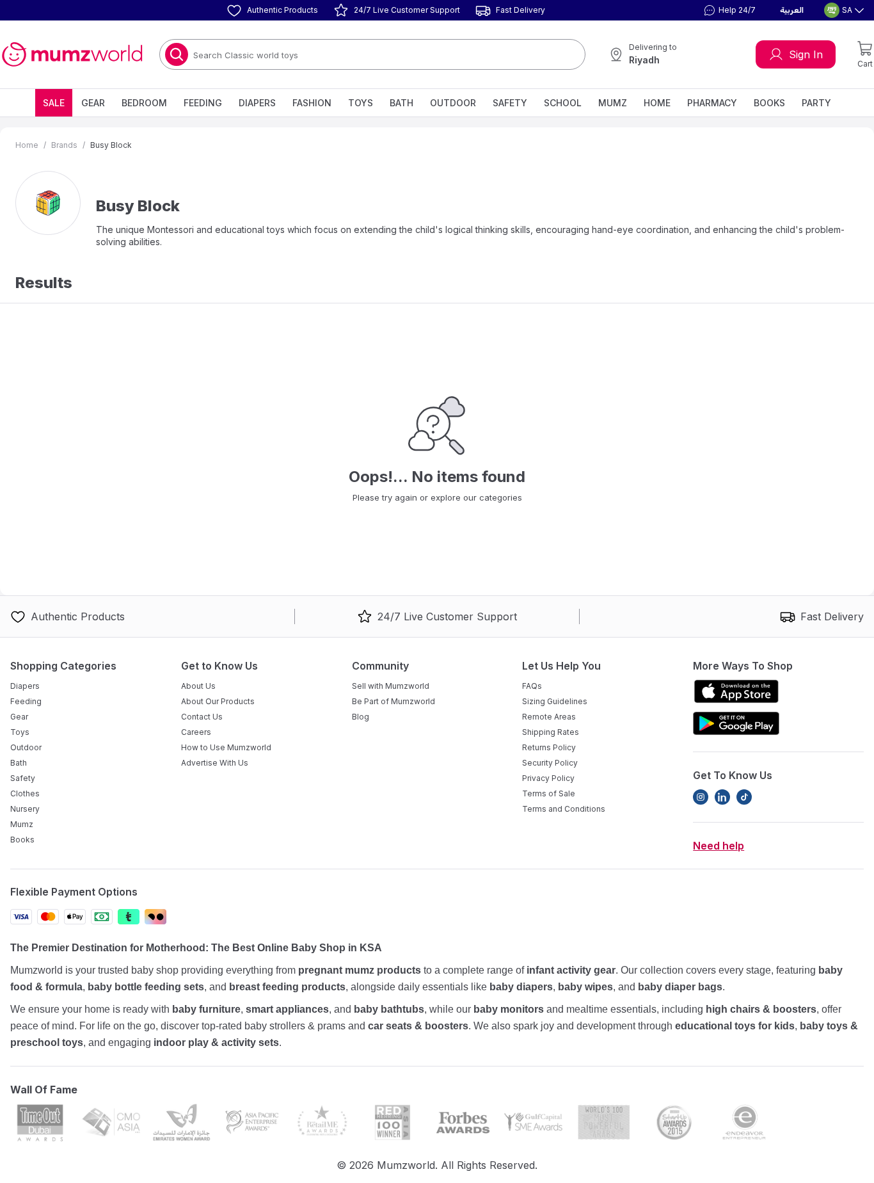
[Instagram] (700, 797)
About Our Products (218, 701)
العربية (792, 10)
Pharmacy (712, 102)
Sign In (806, 54)
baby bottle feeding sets (146, 986)
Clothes (25, 793)
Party (816, 102)
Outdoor (453, 102)
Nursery (25, 809)
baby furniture (206, 1009)
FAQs (532, 686)
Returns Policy (549, 747)
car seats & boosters (418, 1025)
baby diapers (521, 986)
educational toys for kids (735, 1025)
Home (657, 102)
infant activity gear (571, 970)
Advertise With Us (214, 763)
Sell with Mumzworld (390, 686)
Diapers (257, 102)
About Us (198, 686)
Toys (360, 102)
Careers (196, 732)
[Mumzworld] (72, 54)
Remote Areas (549, 716)
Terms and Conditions (563, 809)
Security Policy (550, 763)
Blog (360, 716)
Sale (54, 102)
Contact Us (202, 716)
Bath (401, 102)
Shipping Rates (550, 732)
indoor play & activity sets (216, 1042)
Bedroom (144, 102)
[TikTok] (744, 797)
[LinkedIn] (722, 797)
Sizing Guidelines (554, 701)
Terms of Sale (548, 793)
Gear (93, 102)
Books (769, 102)
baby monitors (508, 1009)
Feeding (203, 102)
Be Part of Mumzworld (393, 701)
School (563, 102)
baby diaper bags (680, 986)
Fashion (311, 102)
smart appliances (287, 1009)
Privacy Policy (548, 778)
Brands (64, 145)
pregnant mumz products (359, 970)
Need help (718, 845)
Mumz (612, 102)
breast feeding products (287, 986)
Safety (510, 102)
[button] (728, 10)
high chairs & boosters (761, 1009)
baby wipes (585, 986)
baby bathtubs (389, 1009)
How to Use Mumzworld (226, 747)
